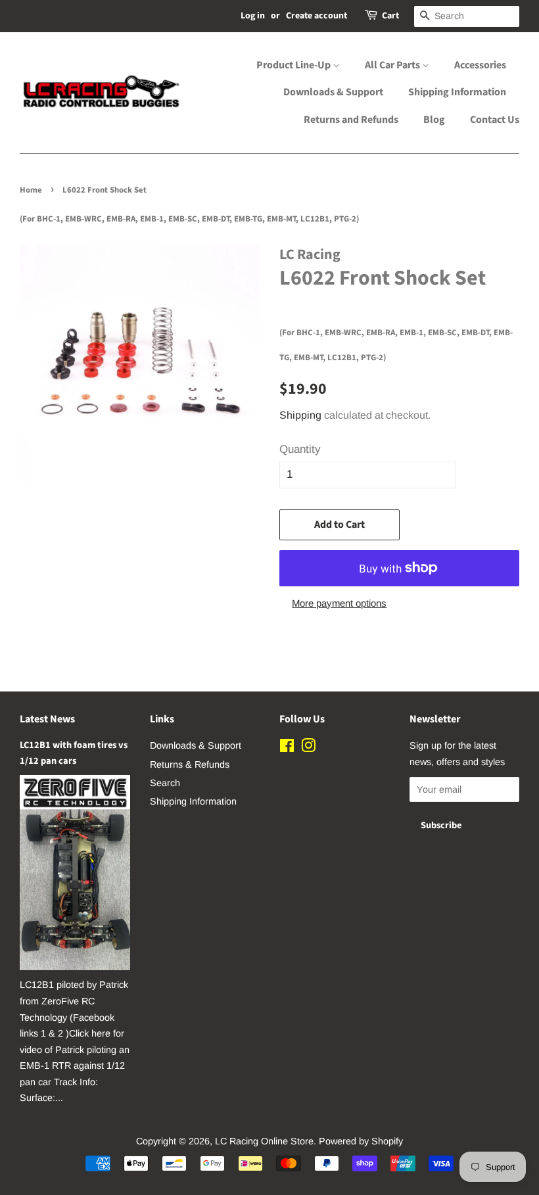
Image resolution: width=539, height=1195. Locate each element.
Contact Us (494, 119)
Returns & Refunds (189, 764)
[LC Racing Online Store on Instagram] (308, 748)
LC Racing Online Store (264, 1141)
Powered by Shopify (361, 1141)
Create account (316, 15)
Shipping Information (457, 92)
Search (165, 783)
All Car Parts (393, 65)
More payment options (339, 603)
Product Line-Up (294, 65)
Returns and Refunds (351, 119)
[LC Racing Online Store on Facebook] (286, 748)
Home (31, 190)
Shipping (300, 415)
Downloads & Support (333, 92)
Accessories (480, 65)
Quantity (300, 449)
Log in (253, 15)
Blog (434, 119)
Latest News (47, 719)
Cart (390, 15)
